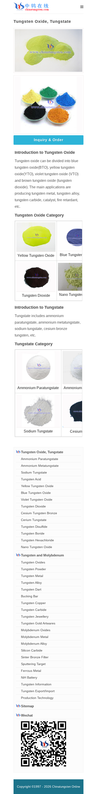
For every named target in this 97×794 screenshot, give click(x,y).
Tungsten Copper (33, 603)
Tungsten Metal (32, 576)
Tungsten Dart (31, 589)
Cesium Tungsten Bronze (39, 513)
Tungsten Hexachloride (37, 540)
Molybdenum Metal (34, 637)
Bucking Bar (29, 596)
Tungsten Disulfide (34, 526)
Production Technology (37, 698)
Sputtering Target (33, 664)
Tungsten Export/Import (38, 691)
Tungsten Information (36, 684)
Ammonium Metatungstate (40, 465)
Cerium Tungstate (33, 520)
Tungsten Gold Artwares (38, 623)
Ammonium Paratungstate (39, 459)
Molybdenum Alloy (34, 643)
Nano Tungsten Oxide (36, 547)
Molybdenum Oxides (35, 630)
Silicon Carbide (31, 650)
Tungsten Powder (33, 569)
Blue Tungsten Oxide (36, 493)
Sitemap (27, 706)
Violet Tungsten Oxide (36, 499)
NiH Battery (29, 677)
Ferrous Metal (31, 671)
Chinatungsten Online (66, 786)
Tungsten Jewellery (34, 616)
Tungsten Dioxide (33, 506)
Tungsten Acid (31, 479)
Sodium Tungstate (34, 472)
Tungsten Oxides (33, 562)
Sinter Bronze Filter (34, 657)
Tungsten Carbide (33, 610)
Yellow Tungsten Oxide (37, 486)
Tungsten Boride (32, 533)
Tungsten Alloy (31, 582)
